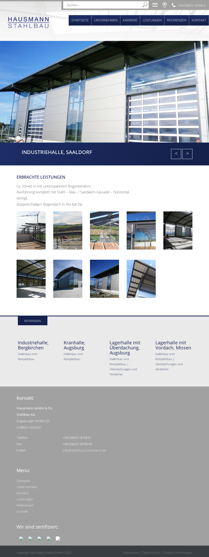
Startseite (80, 20)
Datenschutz (151, 552)
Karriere (130, 20)
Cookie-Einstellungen (177, 552)
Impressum (131, 552)
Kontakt (199, 20)
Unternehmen (105, 20)
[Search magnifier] (145, 4)
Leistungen (152, 20)
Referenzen (176, 20)
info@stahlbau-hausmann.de (84, 450)
